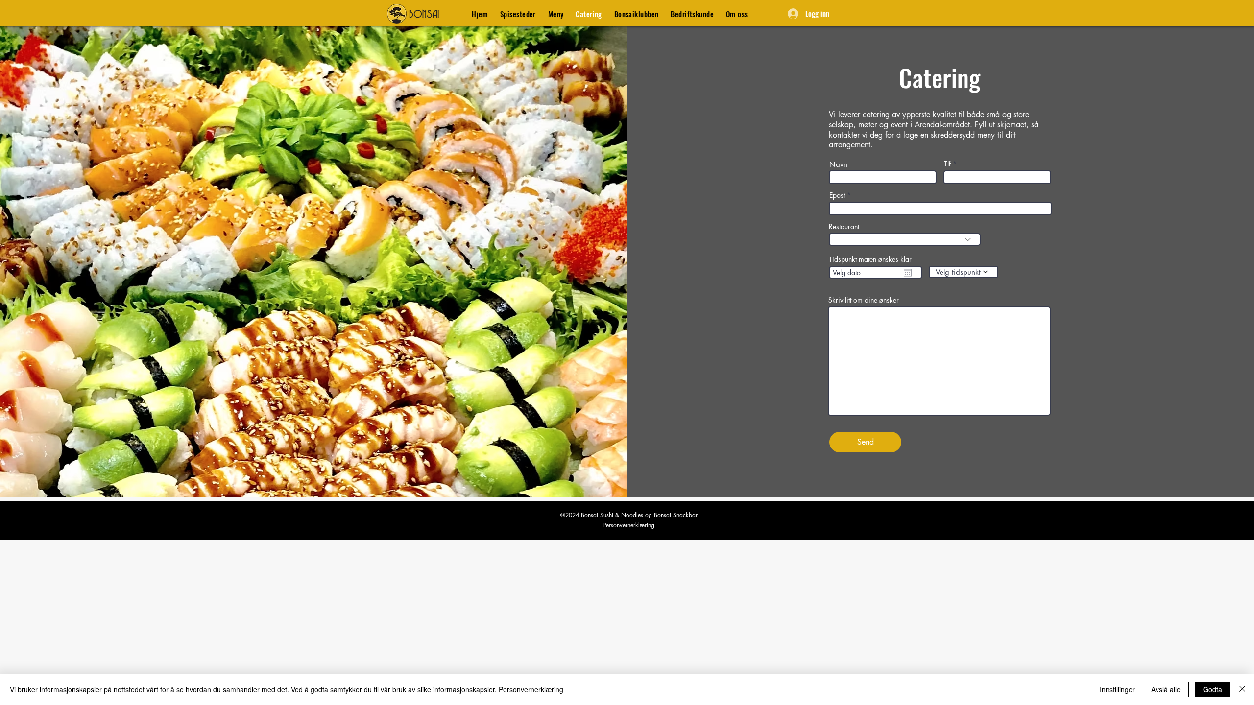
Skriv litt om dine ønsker (863, 300)
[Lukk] (1242, 689)
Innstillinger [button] (1117, 689)
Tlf (947, 164)
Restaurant (844, 226)
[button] (518, 13)
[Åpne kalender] (908, 273)
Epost (837, 195)
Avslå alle (1166, 689)
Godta (1212, 689)
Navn (838, 164)
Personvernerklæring (628, 525)
